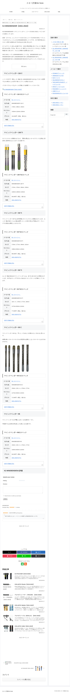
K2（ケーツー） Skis (32, 22)
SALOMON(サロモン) (58, 80)
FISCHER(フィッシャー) (59, 89)
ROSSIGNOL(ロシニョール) (60, 93)
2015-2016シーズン (57, 102)
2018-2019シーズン (57, 105)
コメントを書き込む (24, 679)
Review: (5, 484)
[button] (38, 556)
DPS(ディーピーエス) (58, 86)
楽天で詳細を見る (9, 125)
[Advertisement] (23, 536)
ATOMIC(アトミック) (58, 73)
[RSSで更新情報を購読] (25, 564)
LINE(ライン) (56, 91)
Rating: (5, 480)
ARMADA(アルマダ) (58, 75)
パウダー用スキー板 (58, 42)
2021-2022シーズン (7, 22)
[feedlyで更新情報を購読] (22, 564)
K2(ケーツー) (56, 77)
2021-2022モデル (16, 119)
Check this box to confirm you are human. (12, 495)
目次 (22, 66)
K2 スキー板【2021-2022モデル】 (19, 22)
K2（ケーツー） (16, 100)
